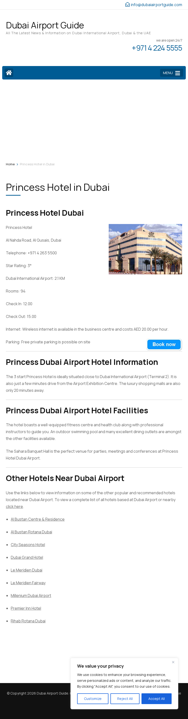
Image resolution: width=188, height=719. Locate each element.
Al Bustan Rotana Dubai (31, 532)
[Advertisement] (94, 120)
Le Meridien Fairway (28, 582)
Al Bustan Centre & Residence (38, 519)
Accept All (156, 698)
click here (14, 506)
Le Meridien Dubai (26, 570)
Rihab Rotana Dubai (28, 621)
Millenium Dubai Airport (31, 595)
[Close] (173, 662)
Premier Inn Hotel (26, 608)
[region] (124, 683)
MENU (168, 72)
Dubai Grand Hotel (27, 557)
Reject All (125, 698)
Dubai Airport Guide (45, 25)
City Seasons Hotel (28, 544)
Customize (93, 698)
